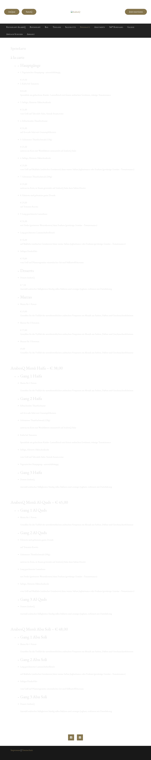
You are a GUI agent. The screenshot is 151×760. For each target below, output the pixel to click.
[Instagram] (80, 737)
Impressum (15, 750)
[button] (11, 12)
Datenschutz (27, 750)
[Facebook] (71, 737)
